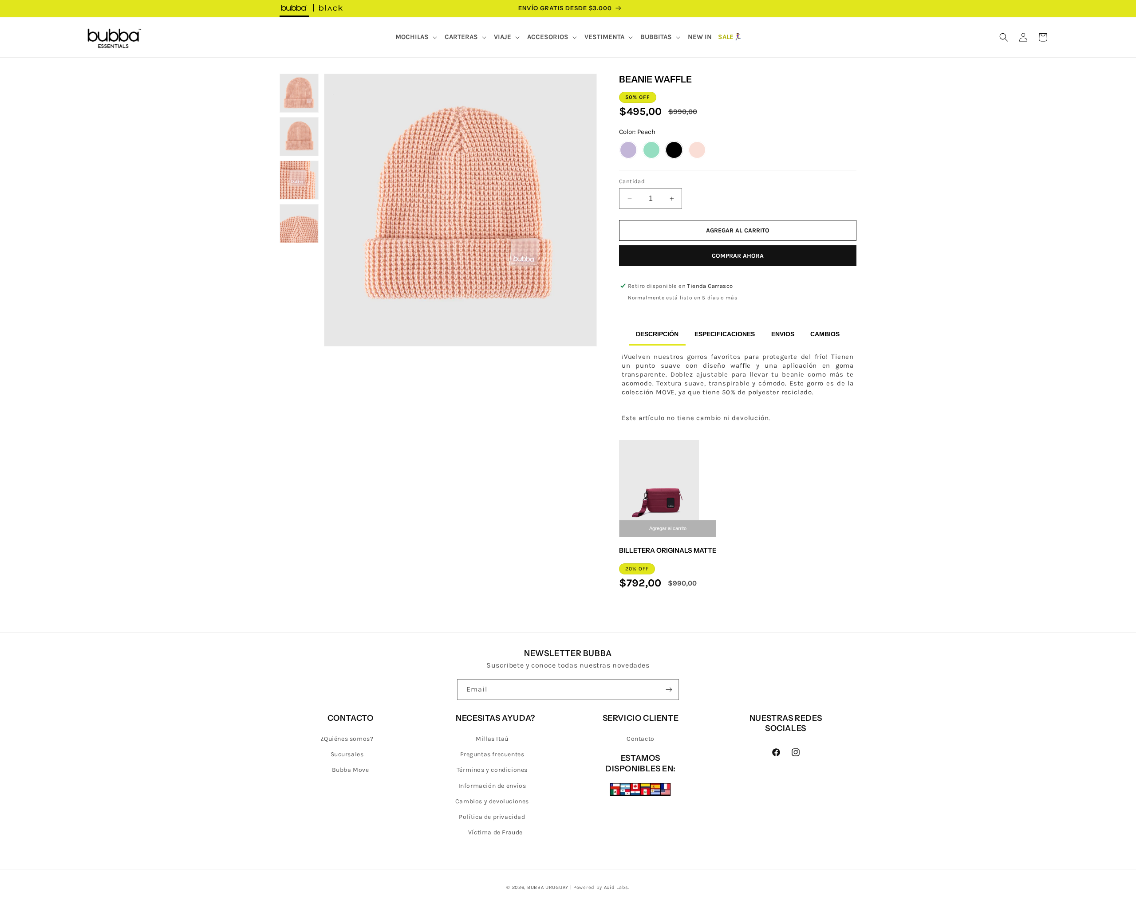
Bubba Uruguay (547, 887)
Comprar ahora (738, 255)
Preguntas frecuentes (492, 754)
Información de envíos (492, 786)
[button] (417, 37)
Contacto (641, 739)
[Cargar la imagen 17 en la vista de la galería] (299, 223)
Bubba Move (350, 770)
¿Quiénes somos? (347, 739)
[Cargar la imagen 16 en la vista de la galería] (299, 180)
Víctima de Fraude (495, 832)
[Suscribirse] (668, 689)
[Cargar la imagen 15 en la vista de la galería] (299, 136)
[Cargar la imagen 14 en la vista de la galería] (299, 93)
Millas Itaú (492, 739)
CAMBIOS (825, 334)
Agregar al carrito (667, 528)
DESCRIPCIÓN (657, 334)
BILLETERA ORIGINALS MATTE (667, 550)
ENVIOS (782, 334)
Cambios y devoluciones (492, 801)
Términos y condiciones (492, 770)
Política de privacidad (492, 817)
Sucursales (347, 754)
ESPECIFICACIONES (724, 334)
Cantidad (632, 181)
